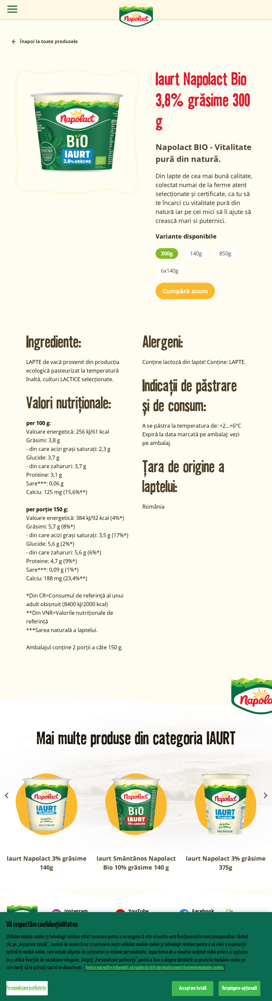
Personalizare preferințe (26, 988)
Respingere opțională (239, 988)
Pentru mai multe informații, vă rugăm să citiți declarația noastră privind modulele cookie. (154, 967)
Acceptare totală (193, 988)
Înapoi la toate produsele (49, 41)
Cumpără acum (185, 291)
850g (225, 253)
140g (196, 253)
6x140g (169, 270)
